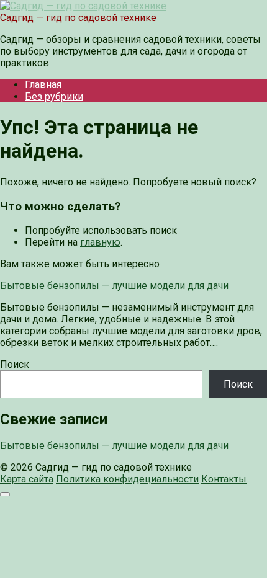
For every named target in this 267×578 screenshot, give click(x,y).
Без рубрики (54, 96)
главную (100, 242)
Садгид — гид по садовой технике (78, 18)
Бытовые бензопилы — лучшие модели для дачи (114, 445)
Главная (43, 85)
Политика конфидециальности (127, 479)
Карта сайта (26, 479)
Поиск (14, 364)
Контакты (224, 479)
